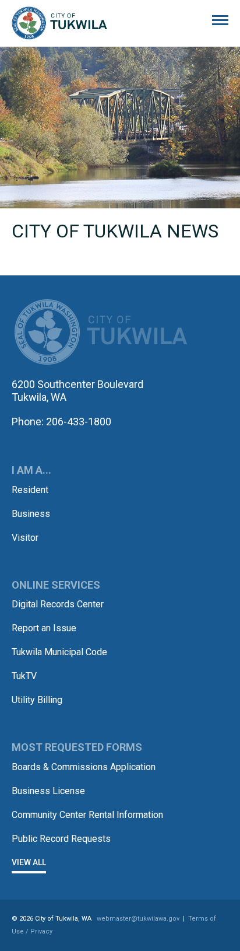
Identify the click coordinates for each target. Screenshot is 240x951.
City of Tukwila (59, 23)
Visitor (25, 537)
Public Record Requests (61, 838)
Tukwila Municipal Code (59, 652)
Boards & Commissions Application (84, 766)
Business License (48, 790)
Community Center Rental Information (87, 814)
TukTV (24, 675)
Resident (30, 489)
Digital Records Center (58, 604)
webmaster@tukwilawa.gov (138, 918)
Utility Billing (37, 699)
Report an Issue (44, 628)
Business (31, 513)
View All (29, 862)
